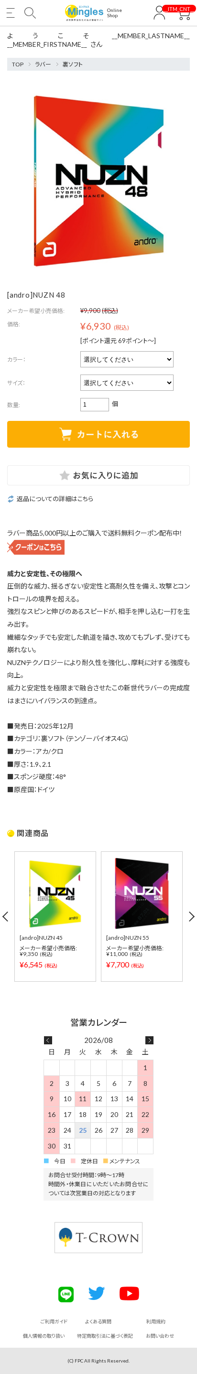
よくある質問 (98, 1321)
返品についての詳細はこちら (55, 499)
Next (191, 916)
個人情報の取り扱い (44, 1336)
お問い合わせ (160, 1336)
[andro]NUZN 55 (127, 937)
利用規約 (155, 1321)
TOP (18, 64)
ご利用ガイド (54, 1321)
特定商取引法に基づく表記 (105, 1336)
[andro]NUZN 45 (41, 937)
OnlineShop (114, 13)
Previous (6, 916)
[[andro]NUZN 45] (55, 893)
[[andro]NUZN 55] (141, 893)
